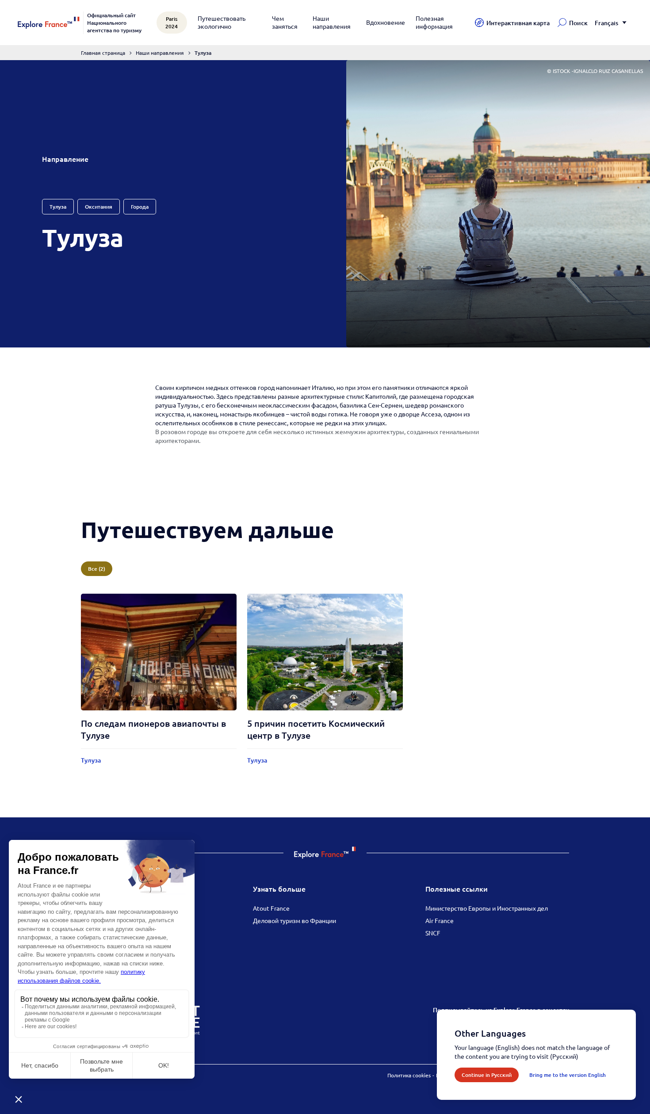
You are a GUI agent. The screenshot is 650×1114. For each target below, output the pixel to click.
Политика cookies (409, 1075)
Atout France (271, 908)
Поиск (578, 23)
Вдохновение (385, 22)
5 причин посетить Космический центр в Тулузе (316, 729)
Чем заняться (285, 22)
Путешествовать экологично (221, 22)
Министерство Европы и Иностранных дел (486, 908)
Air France (439, 920)
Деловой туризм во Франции (294, 920)
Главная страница (103, 52)
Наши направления (332, 22)
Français (606, 23)
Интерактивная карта (518, 23)
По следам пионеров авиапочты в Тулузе (153, 729)
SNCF (432, 933)
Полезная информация (434, 22)
